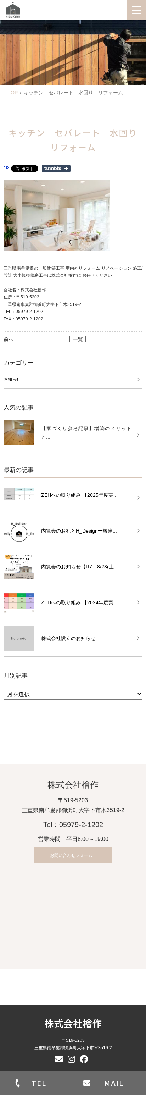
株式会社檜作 (73, 1023)
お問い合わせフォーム (71, 855)
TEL (39, 1083)
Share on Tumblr (56, 168)
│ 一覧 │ (78, 339)
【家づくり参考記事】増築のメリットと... (86, 432)
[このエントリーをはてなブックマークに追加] (6, 168)
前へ (8, 339)
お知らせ (12, 379)
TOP (12, 92)
